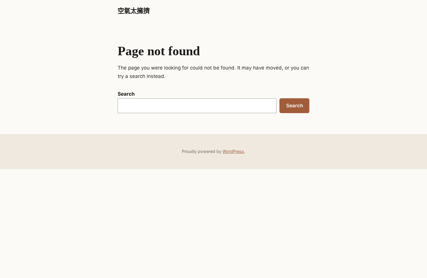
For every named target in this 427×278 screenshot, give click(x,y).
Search (126, 94)
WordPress (233, 151)
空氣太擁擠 (134, 11)
